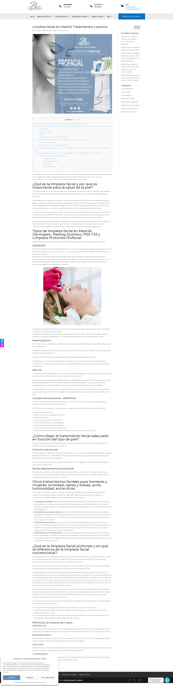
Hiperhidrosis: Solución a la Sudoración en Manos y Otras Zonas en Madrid (130, 77)
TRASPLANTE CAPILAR (79, 17)
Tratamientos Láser (128, 112)
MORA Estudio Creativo (73, 680)
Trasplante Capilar (128, 99)
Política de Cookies (19, 682)
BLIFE (108, 17)
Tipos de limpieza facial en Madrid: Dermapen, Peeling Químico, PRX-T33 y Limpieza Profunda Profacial (72, 126)
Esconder (76, 119)
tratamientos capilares (129, 102)
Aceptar (11, 677)
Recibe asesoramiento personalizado (52, 145)
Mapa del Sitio (84, 674)
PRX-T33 (42, 134)
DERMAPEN (43, 129)
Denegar (29, 677)
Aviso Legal (42, 682)
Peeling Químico (45, 132)
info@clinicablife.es (131, 7)
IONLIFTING (47, 164)
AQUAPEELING (48, 159)
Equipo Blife (125, 92)
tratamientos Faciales (49, 30)
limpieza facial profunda (70, 402)
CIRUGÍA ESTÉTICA (61, 17)
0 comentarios (63, 30)
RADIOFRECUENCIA (50, 161)
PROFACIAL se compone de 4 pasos (52, 156)
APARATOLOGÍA (97, 17)
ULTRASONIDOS (49, 166)
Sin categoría (126, 95)
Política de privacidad (32, 682)
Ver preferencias (47, 677)
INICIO (33, 17)
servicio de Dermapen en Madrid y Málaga (65, 251)
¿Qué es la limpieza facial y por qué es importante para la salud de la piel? (61, 124)
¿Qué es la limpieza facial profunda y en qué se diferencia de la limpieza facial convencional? (68, 153)
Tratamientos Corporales (130, 105)
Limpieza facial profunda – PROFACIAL (53, 137)
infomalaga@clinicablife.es (133, 9)
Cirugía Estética (127, 89)
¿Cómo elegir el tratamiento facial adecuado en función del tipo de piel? (61, 140)
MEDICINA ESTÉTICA (44, 17)
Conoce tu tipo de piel (47, 142)
